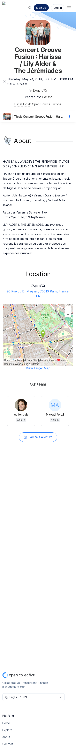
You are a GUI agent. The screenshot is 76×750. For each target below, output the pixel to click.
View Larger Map (38, 368)
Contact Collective (40, 437)
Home (6, 723)
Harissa (47, 97)
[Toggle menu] (69, 7)
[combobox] (33, 697)
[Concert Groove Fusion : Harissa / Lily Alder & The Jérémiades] (7, 116)
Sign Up (41, 7)
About (6, 737)
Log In (58, 7)
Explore (7, 730)
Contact (7, 744)
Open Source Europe (46, 104)
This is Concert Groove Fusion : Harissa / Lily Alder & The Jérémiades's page (39, 116)
